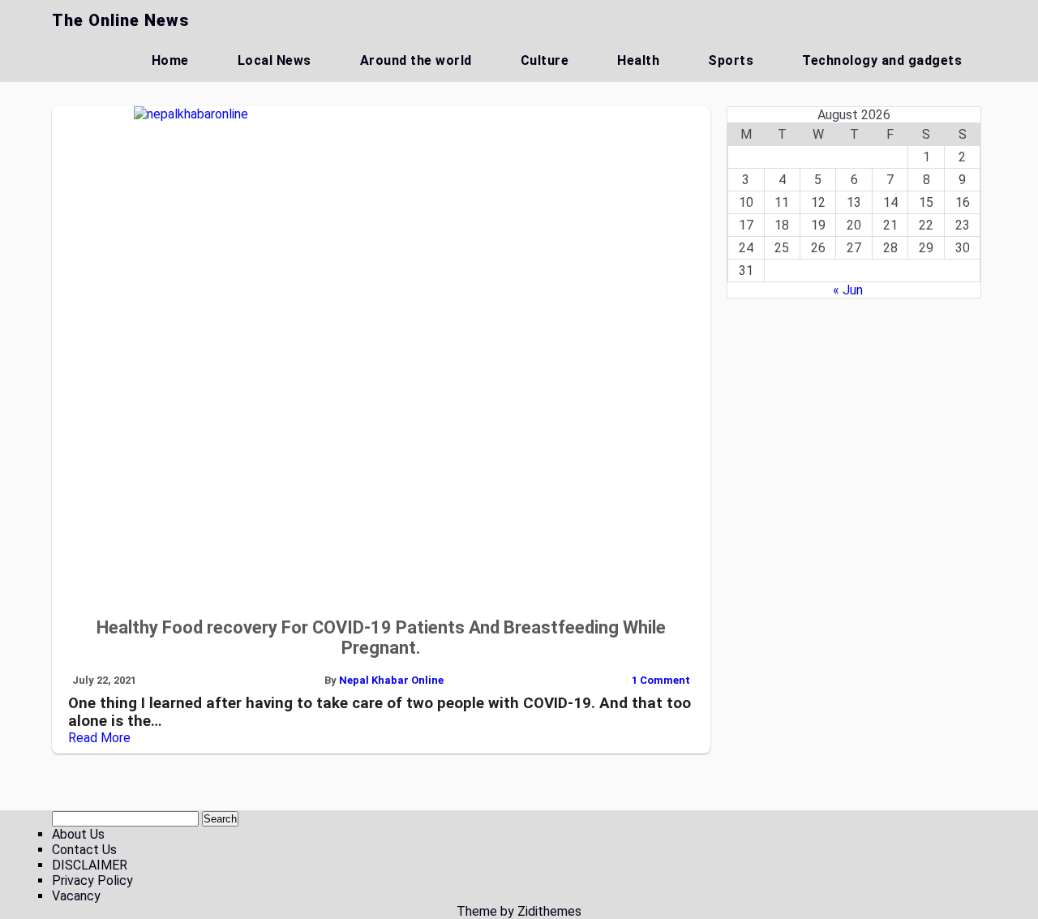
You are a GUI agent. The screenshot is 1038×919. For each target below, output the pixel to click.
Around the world (416, 60)
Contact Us (84, 849)
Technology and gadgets (882, 60)
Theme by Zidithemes (519, 911)
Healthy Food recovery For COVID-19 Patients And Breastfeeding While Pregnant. (381, 637)
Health (638, 60)
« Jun (848, 290)
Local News (274, 60)
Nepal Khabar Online (391, 680)
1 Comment (661, 680)
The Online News (120, 20)
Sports (730, 60)
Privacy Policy (92, 880)
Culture (545, 60)
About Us (78, 834)
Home (170, 60)
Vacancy (76, 896)
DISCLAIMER (89, 865)
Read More (99, 737)
